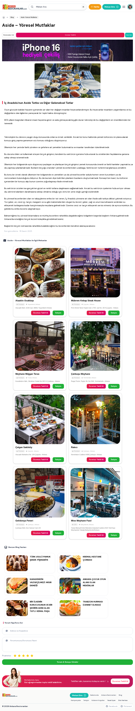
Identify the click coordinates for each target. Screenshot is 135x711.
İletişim (58, 313)
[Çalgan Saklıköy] (39, 428)
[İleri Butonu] (18, 273)
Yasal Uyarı (111, 700)
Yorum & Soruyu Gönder (67, 662)
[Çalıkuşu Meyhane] (95, 355)
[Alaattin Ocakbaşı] (39, 281)
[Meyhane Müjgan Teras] (39, 355)
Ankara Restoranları (108, 695)
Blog (120, 695)
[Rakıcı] (95, 428)
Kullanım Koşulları (98, 700)
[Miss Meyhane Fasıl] (95, 502)
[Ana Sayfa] (14, 7)
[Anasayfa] (3, 17)
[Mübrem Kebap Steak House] (95, 281)
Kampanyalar (76, 700)
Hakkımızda (94, 695)
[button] (58, 7)
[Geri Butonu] (61, 273)
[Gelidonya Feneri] (39, 502)
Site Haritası (123, 700)
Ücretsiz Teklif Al (40, 313)
